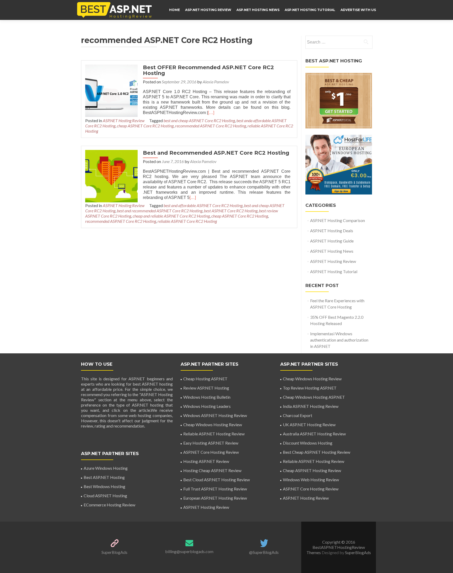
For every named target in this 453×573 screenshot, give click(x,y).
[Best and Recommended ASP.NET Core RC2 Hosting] (111, 175)
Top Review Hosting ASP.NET (310, 387)
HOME (174, 10)
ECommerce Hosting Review (109, 504)
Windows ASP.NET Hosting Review (215, 415)
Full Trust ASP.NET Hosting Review (215, 488)
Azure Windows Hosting (106, 468)
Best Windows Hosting (104, 486)
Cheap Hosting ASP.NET (205, 378)
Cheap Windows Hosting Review (212, 424)
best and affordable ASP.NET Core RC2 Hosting (203, 205)
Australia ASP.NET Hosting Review (314, 433)
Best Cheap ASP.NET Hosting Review (316, 452)
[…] (211, 112)
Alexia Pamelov (216, 81)
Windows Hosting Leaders (207, 406)
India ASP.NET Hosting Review (310, 406)
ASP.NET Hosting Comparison (337, 220)
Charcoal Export (297, 415)
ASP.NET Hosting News (257, 10)
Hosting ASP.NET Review (206, 461)
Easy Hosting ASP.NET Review (210, 442)
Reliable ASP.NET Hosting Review (214, 433)
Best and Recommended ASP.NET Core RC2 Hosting (216, 153)
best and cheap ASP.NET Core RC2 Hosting (199, 120)
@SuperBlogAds (264, 552)
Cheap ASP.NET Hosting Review (312, 470)
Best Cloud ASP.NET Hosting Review (216, 479)
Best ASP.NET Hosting (104, 477)
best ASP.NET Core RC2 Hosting (230, 210)
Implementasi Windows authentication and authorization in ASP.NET (339, 340)
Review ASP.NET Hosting (206, 387)
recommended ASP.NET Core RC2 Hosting (210, 125)
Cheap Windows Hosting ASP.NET (314, 396)
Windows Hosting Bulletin (206, 396)
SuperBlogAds (114, 552)
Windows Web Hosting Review (311, 479)
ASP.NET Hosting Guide (332, 240)
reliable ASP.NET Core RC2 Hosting (187, 221)
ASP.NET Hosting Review (208, 10)
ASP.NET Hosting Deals (331, 230)
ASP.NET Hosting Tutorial (310, 10)
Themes (314, 552)
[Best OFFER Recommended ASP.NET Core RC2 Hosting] (111, 90)
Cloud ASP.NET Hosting (105, 495)
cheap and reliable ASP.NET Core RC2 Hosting (171, 215)
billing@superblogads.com (189, 551)
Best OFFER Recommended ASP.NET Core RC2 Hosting (208, 70)
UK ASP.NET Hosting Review (309, 424)
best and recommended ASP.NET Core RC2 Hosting (159, 210)
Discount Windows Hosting (307, 442)
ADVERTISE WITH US (358, 10)
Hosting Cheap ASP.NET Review (212, 470)
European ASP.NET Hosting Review (215, 497)
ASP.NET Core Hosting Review (211, 452)
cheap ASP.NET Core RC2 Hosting (145, 125)
